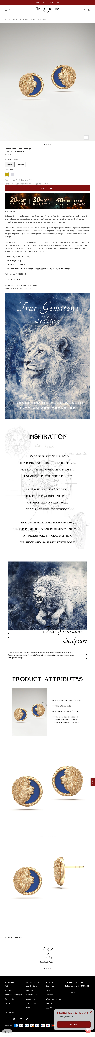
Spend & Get (31, 1003)
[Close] (91, 1012)
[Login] (84, 10)
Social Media (51, 1008)
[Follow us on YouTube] (20, 1019)
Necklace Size (31, 995)
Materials (49, 990)
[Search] (11, 10)
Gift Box (29, 1008)
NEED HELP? (9, 982)
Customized (31, 999)
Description (10, 211)
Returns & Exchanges (13, 995)
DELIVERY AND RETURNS (14, 937)
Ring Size (29, 990)
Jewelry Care (31, 986)
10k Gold (10, 164)
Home (7, 19)
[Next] (89, 144)
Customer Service (33, 982)
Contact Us (9, 999)
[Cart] (89, 10)
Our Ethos (50, 986)
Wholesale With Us (53, 999)
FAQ (6, 986)
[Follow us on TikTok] (27, 1019)
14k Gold (20, 164)
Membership (51, 1003)
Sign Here (74, 1024)
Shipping (8, 990)
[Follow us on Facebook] (8, 1019)
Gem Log (49, 995)
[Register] (87, 992)
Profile (7, 1003)
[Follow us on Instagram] (14, 1019)
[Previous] (6, 144)
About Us (50, 982)
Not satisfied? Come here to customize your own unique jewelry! (30, 184)
